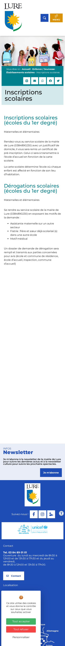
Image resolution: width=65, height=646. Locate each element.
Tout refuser (21, 629)
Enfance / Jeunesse (43, 69)
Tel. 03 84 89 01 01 (15, 552)
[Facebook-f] (34, 514)
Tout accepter (21, 621)
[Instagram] (42, 514)
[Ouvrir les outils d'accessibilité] (61, 513)
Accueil (26, 69)
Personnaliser (21, 637)
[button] (26, 80)
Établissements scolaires (20, 72)
